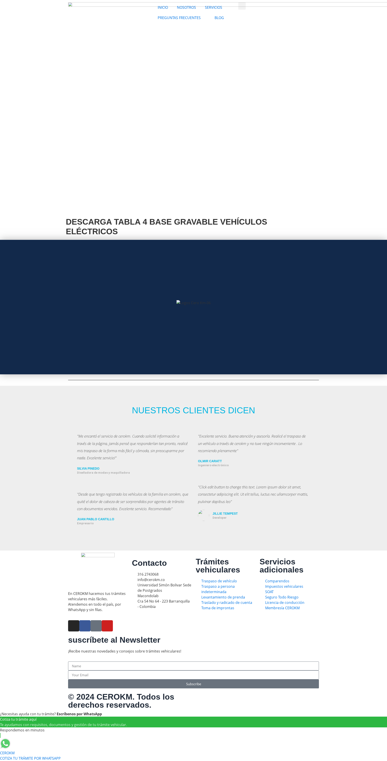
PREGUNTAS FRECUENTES (179, 17)
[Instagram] (73, 625)
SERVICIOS (213, 7)
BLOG (219, 17)
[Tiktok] (96, 625)
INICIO (163, 7)
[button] (242, 6)
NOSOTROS (186, 7)
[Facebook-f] (84, 625)
